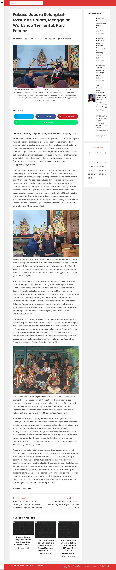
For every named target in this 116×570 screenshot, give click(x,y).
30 (89, 178)
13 (100, 166)
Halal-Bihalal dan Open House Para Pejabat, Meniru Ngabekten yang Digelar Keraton (46, 545)
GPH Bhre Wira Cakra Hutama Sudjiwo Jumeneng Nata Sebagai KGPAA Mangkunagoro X (102, 124)
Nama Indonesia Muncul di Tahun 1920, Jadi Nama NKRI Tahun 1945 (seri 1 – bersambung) (68, 546)
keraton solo (22, 489)
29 (105, 174)
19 (97, 170)
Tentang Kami (66, 566)
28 (103, 174)
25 (94, 174)
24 (92, 174)
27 (100, 174)
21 (103, 170)
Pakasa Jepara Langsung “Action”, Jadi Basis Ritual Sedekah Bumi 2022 (23, 541)
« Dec (90, 182)
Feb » (95, 182)
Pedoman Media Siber (100, 566)
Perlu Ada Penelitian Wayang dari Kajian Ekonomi (101, 23)
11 (94, 166)
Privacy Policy (77, 566)
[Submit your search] (41, 3)
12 (97, 166)
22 (105, 170)
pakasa (30, 489)
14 (103, 166)
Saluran (64, 567)
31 (92, 178)
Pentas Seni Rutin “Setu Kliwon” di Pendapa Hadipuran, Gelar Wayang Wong (100, 46)
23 (89, 174)
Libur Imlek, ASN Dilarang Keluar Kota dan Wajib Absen (101, 70)
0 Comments (100, 33)
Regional (51, 39)
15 (105, 166)
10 (92, 166)
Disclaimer (87, 566)
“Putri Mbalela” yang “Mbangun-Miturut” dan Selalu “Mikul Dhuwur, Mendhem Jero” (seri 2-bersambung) (101, 96)
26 (97, 174)
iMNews (19, 39)
